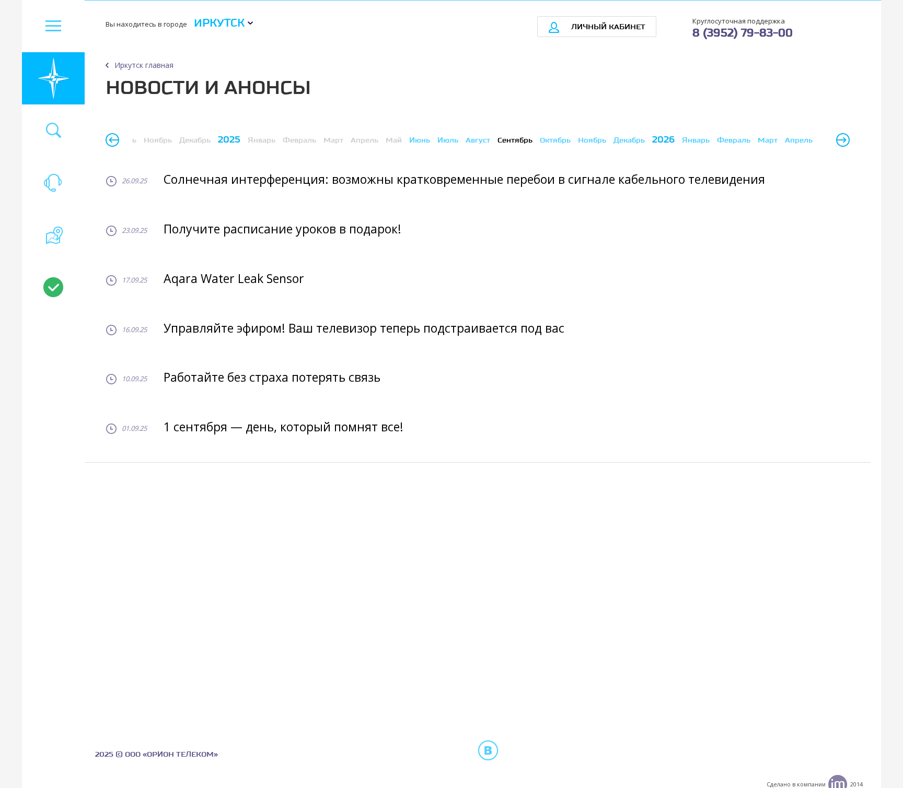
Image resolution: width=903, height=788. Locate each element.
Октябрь (555, 140)
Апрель (799, 140)
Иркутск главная (143, 65)
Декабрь (629, 140)
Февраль (733, 140)
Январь (696, 140)
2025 (229, 139)
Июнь (419, 140)
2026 (663, 139)
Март (768, 140)
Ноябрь (592, 140)
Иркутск (219, 23)
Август (478, 140)
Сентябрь (514, 140)
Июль (447, 140)
